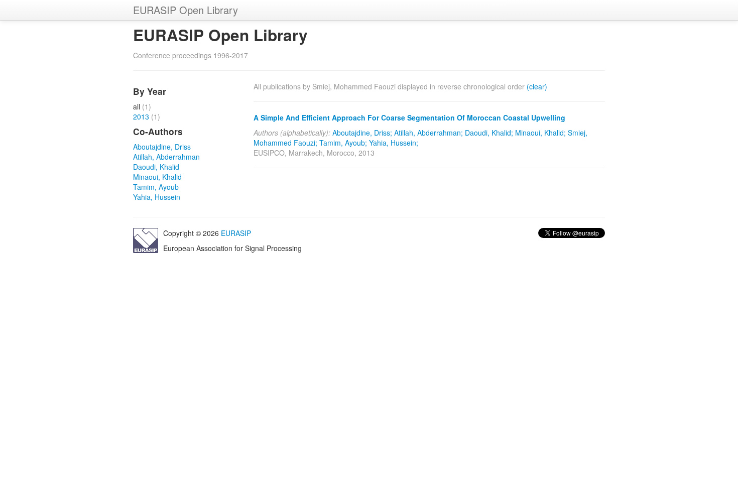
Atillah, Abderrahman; (428, 133)
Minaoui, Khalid (157, 177)
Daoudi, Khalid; (489, 133)
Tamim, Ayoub (156, 187)
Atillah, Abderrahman (166, 157)
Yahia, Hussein (156, 197)
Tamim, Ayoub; (343, 143)
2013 (141, 116)
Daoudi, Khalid (156, 167)
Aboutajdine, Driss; (362, 133)
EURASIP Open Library (185, 10)
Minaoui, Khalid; (540, 133)
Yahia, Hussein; (393, 143)
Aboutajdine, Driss (162, 147)
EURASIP (236, 233)
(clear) (537, 86)
